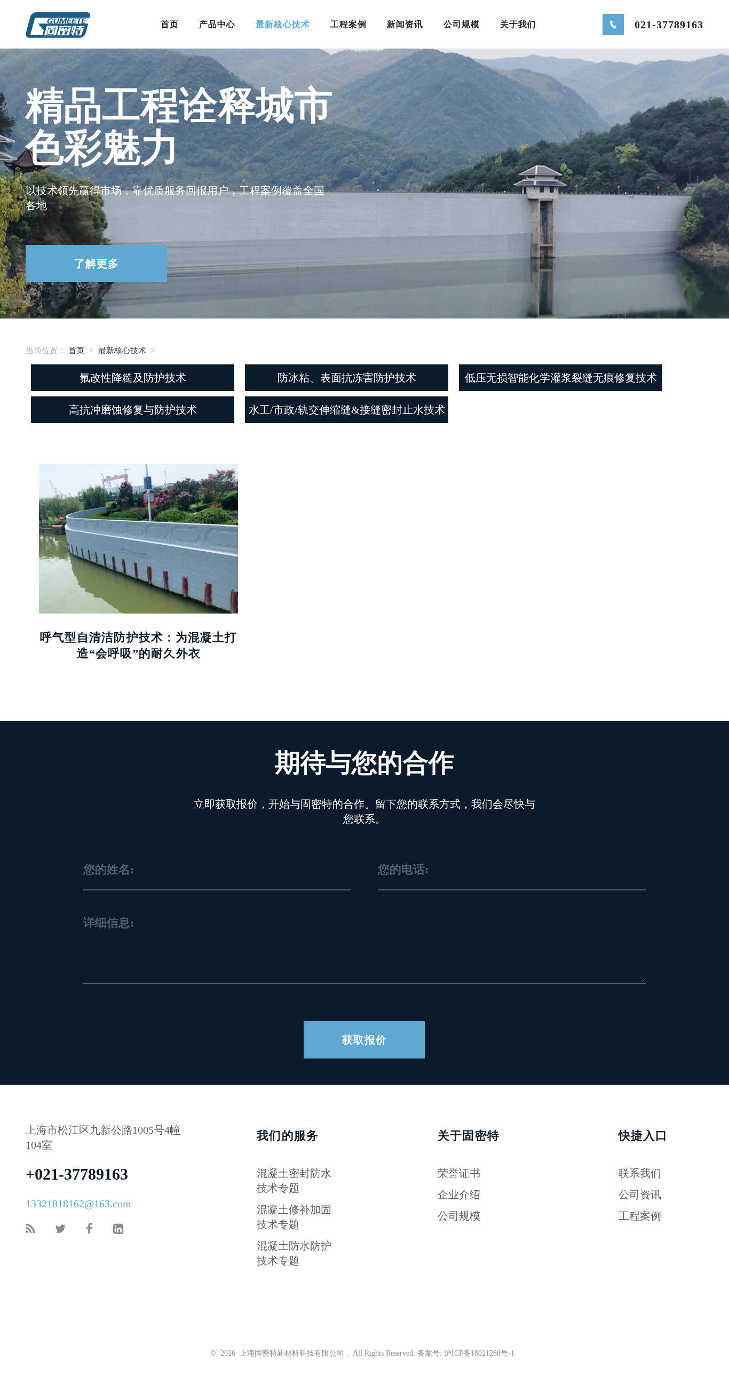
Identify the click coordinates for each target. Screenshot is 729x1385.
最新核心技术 (283, 24)
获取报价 (364, 1040)
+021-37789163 (77, 1174)
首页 (170, 24)
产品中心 (217, 24)
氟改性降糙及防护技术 (133, 378)
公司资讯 (640, 1194)
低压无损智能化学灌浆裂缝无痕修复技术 (561, 378)
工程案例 (348, 24)
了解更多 (96, 263)
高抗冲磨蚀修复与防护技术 (133, 410)
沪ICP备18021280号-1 (480, 1353)
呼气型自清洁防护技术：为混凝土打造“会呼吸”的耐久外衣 (138, 645)
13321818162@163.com (78, 1203)
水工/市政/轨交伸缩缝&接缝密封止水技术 (347, 410)
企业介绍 (459, 1194)
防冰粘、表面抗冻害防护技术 (347, 378)
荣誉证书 (459, 1173)
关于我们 (518, 24)
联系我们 (640, 1173)
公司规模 (461, 24)
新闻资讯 (405, 24)
